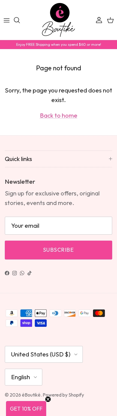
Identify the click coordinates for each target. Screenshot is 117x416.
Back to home (58, 115)
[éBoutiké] (58, 20)
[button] (26, 408)
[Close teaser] (48, 399)
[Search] (19, 20)
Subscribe (58, 249)
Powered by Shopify (63, 395)
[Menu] (6, 20)
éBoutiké (31, 395)
